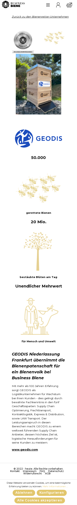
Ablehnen (23, 493)
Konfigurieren (51, 493)
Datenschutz (56, 471)
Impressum (30, 471)
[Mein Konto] (58, 4)
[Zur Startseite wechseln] (13, 4)
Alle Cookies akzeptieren (39, 500)
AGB (48, 473)
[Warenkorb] (69, 4)
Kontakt (15, 471)
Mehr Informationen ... (55, 486)
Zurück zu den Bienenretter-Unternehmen (40, 16)
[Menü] (48, 4)
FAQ (42, 471)
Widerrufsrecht (32, 473)
